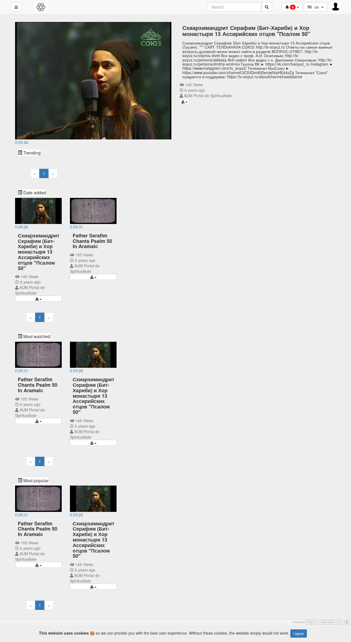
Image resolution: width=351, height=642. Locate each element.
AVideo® (311, 622)
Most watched (36, 336)
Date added (34, 192)
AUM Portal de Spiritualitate (208, 95)
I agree (298, 633)
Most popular (35, 480)
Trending (31, 153)
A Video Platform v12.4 (330, 622)
